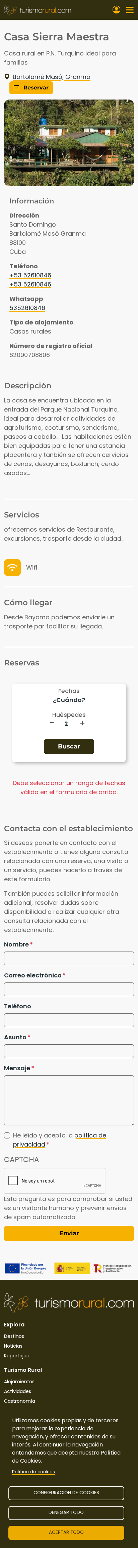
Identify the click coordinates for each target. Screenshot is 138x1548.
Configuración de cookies (66, 1492)
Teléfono (17, 1006)
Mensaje (17, 1068)
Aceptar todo (66, 1532)
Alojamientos (19, 1381)
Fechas (69, 691)
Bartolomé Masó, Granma (51, 77)
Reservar (35, 87)
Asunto (15, 1037)
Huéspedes (69, 714)
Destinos (14, 1336)
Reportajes (16, 1355)
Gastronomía (19, 1401)
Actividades (17, 1391)
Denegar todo (66, 1512)
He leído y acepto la (59, 1140)
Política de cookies (33, 1472)
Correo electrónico (33, 975)
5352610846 (27, 308)
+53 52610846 (30, 275)
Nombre (16, 944)
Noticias (13, 1346)
